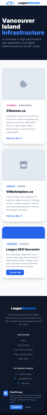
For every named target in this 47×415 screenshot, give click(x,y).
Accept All (16, 407)
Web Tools (23, 359)
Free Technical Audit (23, 350)
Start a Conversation (23, 354)
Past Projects (23, 345)
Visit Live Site (12, 138)
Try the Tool (15, 272)
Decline (28, 407)
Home (23, 340)
